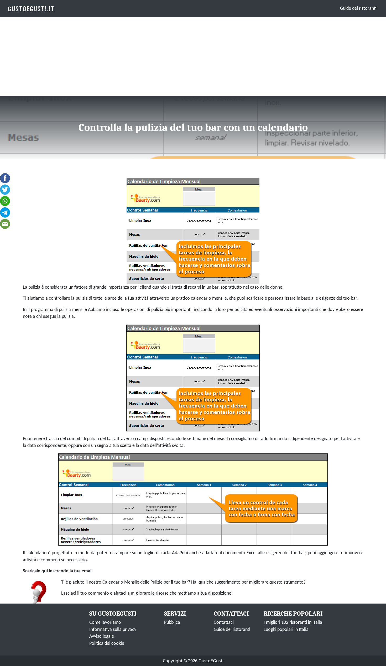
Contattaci (224, 622)
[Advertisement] (193, 56)
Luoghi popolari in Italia (286, 629)
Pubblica (172, 622)
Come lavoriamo (105, 622)
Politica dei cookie (106, 643)
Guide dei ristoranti (358, 8)
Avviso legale (101, 636)
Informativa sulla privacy (112, 629)
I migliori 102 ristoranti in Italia (293, 622)
